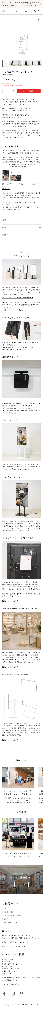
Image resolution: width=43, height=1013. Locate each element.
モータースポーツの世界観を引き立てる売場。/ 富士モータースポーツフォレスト (18, 855)
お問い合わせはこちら (12, 310)
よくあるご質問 (7, 912)
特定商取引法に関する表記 (11, 915)
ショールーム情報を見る (10, 984)
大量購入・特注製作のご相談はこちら (15, 942)
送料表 (4, 908)
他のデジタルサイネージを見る (13, 104)
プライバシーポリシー (10, 922)
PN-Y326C (6, 189)
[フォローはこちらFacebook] (4, 993)
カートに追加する (29, 91)
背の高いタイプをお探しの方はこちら (15, 115)
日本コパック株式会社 (18, 946)
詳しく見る (21, 884)
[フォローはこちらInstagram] (13, 993)
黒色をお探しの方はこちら (11, 117)
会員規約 (5, 919)
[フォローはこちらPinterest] (21, 993)
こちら (20, 5)
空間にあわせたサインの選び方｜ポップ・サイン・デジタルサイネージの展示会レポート (18, 792)
